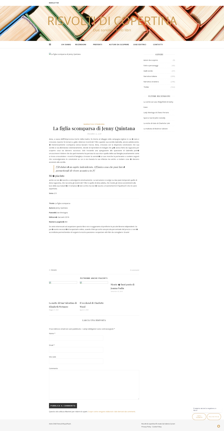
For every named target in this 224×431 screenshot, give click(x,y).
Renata (54, 270)
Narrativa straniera (94, 124)
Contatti (158, 44)
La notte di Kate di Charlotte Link (157, 123)
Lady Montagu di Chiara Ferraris (156, 112)
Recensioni (80, 44)
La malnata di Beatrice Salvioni (156, 128)
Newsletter (54, 3)
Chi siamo (66, 44)
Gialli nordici (148, 71)
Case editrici (139, 44)
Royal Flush (67, 424)
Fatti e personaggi (151, 65)
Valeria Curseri (169, 424)
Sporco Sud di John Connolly (154, 118)
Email (52, 345)
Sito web (52, 357)
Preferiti (97, 44)
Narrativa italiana (150, 76)
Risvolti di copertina (112, 20)
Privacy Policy (146, 427)
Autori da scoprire (119, 44)
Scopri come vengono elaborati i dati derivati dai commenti (111, 411)
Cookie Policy (157, 427)
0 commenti (134, 270)
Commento (53, 368)
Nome (52, 333)
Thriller (146, 87)
